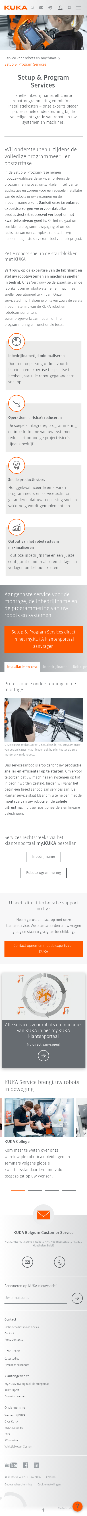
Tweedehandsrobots (16, 1365)
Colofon (51, 1477)
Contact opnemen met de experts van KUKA (43, 949)
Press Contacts (13, 1340)
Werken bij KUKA (14, 1415)
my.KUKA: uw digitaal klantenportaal (27, 1384)
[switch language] (50, 8)
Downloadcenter (14, 1396)
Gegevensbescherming (18, 1484)
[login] (60, 8)
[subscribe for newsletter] (77, 1298)
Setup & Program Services (25, 65)
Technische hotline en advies (21, 1327)
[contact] (41, 8)
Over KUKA (11, 1421)
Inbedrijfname (55, 667)
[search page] (32, 8)
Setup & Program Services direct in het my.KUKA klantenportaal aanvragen (44, 639)
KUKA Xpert (11, 1390)
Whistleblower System (18, 1446)
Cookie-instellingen (49, 1484)
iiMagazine (11, 1440)
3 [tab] (52, 1190)
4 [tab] (69, 1190)
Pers (7, 1434)
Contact (9, 1333)
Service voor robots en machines (30, 58)
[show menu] (78, 8)
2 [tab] (35, 1190)
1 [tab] (18, 1190)
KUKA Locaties (13, 1428)
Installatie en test (22, 667)
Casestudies (11, 1358)
